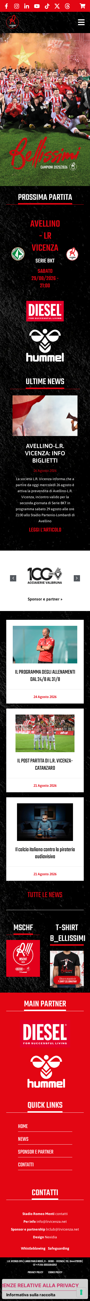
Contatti (26, 1165)
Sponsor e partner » (45, 599)
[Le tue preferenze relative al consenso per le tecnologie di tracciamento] (81, 1292)
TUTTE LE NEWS (45, 895)
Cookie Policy (55, 1272)
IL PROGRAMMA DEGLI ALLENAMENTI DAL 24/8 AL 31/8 (45, 676)
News (23, 1139)
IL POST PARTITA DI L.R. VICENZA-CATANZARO (45, 764)
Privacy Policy (35, 1272)
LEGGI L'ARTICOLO (45, 530)
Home (23, 1126)
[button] (77, 578)
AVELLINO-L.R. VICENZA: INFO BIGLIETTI (45, 453)
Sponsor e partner (36, 1152)
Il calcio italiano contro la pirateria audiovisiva (45, 853)
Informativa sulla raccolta (30, 1294)
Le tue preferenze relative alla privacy (40, 1285)
